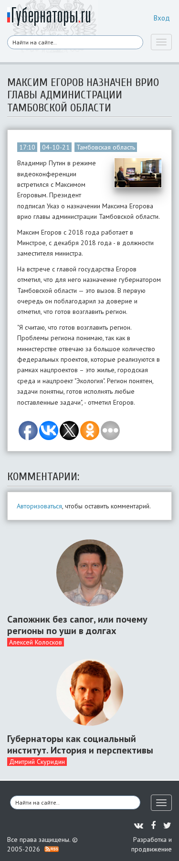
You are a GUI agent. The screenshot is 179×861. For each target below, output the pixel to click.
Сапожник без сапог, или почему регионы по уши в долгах (77, 624)
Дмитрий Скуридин (37, 761)
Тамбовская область (105, 147)
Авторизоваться (39, 506)
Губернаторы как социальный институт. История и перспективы (80, 744)
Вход (162, 17)
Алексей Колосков (35, 642)
